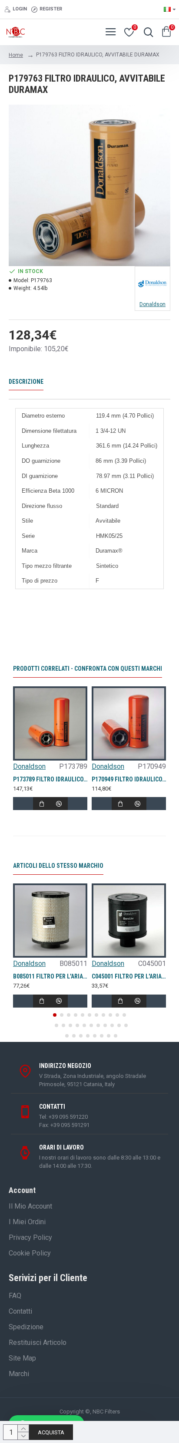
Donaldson (29, 766)
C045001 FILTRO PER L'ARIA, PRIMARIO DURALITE (129, 976)
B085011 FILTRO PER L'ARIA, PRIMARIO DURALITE (50, 976)
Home (16, 55)
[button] (54, 1015)
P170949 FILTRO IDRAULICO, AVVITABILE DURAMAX (129, 779)
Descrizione (26, 381)
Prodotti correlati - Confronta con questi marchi (87, 668)
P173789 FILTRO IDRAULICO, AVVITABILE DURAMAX (50, 779)
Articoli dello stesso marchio (58, 865)
